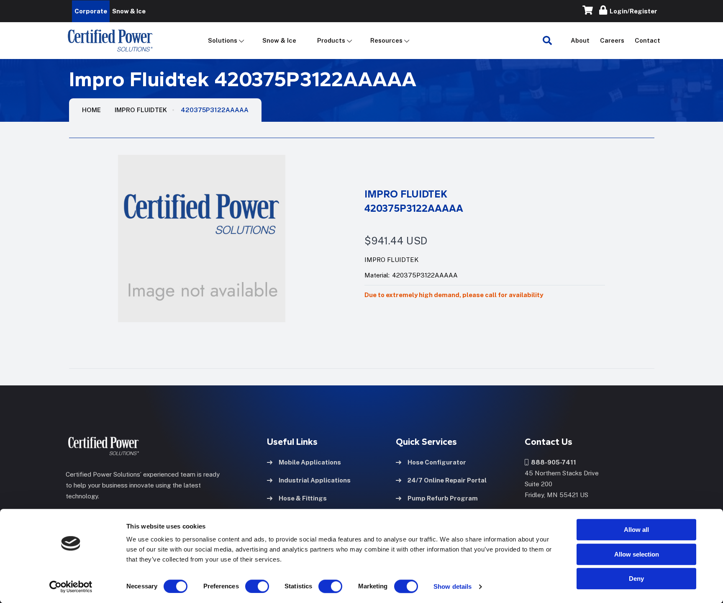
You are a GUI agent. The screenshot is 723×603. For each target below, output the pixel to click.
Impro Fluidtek (141, 109)
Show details (452, 586)
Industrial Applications (315, 480)
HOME (91, 109)
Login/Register (632, 11)
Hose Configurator (437, 462)
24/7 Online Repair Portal (447, 480)
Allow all (636, 529)
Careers (612, 40)
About (580, 40)
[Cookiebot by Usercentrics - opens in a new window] (71, 586)
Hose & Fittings (303, 498)
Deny (636, 578)
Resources (386, 40)
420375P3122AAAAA (215, 109)
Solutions (222, 40)
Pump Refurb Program (443, 498)
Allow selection (636, 554)
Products (331, 40)
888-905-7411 (552, 462)
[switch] (249, 586)
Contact (647, 40)
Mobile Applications (310, 462)
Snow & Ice (279, 40)
